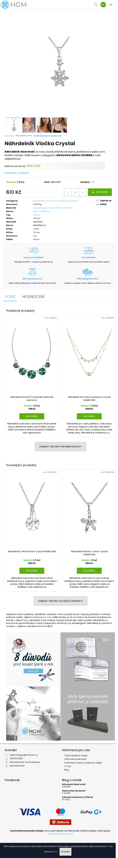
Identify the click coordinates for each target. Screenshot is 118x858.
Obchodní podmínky (75, 759)
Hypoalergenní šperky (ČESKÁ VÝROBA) (53, 207)
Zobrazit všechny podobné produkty (60, 446)
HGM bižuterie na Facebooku (24, 762)
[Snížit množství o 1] (67, 192)
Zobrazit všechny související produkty (60, 601)
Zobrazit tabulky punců (60, 833)
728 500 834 (16, 758)
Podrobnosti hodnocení (47, 135)
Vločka (36, 214)
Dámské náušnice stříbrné (77, 797)
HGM (92, 182)
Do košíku (102, 192)
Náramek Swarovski (74, 784)
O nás (67, 766)
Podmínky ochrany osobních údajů (83, 762)
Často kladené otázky (76, 755)
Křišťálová (46, 211)
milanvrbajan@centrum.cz (23, 754)
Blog (66, 769)
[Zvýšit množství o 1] (82, 192)
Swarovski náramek (73, 791)
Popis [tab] (10, 296)
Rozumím (65, 851)
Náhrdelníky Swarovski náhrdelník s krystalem (56, 200)
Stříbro (36, 211)
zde (55, 851)
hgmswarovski (17, 765)
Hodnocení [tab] (33, 296)
